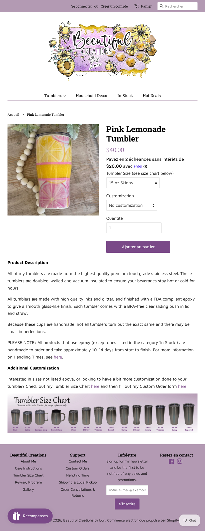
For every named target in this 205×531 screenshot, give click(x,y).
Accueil (13, 114)
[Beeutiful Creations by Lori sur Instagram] (179, 462)
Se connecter (81, 6)
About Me (28, 461)
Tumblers (53, 95)
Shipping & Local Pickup (78, 482)
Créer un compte (114, 6)
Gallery (28, 489)
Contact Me (78, 461)
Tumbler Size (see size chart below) (140, 173)
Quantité (114, 218)
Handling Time (77, 475)
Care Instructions (28, 468)
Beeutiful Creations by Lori (84, 520)
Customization (120, 195)
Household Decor (92, 95)
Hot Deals (152, 95)
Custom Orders (78, 468)
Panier (146, 6)
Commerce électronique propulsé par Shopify (143, 520)
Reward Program (28, 482)
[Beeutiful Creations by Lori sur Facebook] (171, 462)
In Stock (125, 95)
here (58, 357)
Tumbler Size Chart (28, 475)
